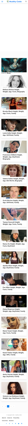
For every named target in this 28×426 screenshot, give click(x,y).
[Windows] (18, 423)
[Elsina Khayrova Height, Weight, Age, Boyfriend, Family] (14, 301)
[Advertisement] (14, 36)
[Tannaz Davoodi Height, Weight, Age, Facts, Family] (14, 214)
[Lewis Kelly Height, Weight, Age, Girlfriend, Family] (14, 125)
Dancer (4, 219)
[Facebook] (6, 423)
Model (4, 108)
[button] (14, 65)
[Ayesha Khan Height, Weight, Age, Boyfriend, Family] (14, 257)
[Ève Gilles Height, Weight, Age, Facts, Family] (14, 279)
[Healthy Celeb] (14, 1)
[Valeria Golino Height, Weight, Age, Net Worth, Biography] (14, 170)
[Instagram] (9, 423)
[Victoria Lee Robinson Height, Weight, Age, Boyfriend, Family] (14, 388)
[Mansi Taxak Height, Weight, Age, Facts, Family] (14, 323)
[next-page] (14, 406)
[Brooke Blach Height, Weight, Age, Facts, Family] (14, 103)
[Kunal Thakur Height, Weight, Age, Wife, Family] (14, 344)
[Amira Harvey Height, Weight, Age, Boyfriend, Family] (14, 366)
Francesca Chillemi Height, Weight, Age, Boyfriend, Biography (12, 157)
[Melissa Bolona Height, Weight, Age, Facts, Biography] (14, 81)
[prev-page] (2, 406)
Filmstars (4, 152)
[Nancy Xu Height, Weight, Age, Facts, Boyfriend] (14, 236)
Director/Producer (6, 176)
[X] (12, 423)
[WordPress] (21, 423)
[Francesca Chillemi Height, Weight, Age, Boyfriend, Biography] (14, 147)
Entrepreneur (5, 87)
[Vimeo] (15, 423)
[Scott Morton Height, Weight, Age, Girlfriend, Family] (14, 192)
